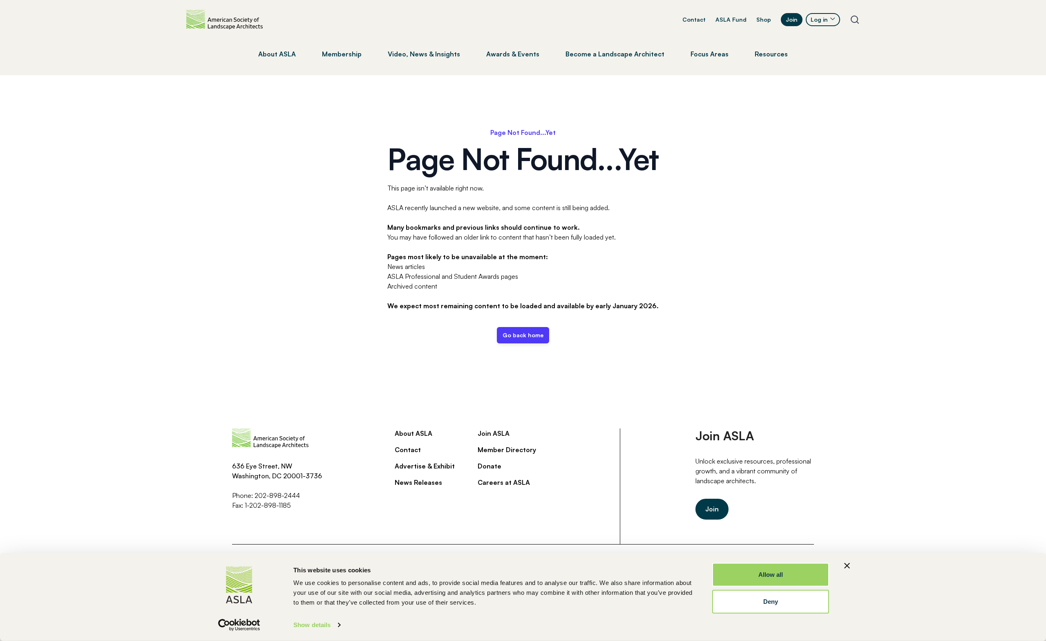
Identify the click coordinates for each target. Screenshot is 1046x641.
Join (792, 19)
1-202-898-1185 (268, 505)
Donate (489, 466)
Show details (312, 624)
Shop (763, 19)
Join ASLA (494, 433)
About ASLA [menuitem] (277, 54)
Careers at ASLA (504, 482)
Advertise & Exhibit (425, 466)
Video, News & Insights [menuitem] (424, 54)
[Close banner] (847, 566)
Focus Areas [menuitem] (710, 54)
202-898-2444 (277, 495)
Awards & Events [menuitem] (512, 54)
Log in (819, 19)
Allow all (770, 574)
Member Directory (507, 450)
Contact (694, 19)
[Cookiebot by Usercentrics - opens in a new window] (239, 625)
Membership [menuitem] (342, 54)
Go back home (523, 335)
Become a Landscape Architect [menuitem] (614, 54)
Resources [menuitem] (771, 54)
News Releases (418, 482)
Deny (770, 601)
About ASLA (413, 433)
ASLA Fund (731, 19)
